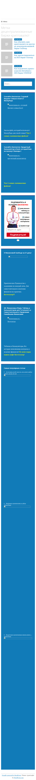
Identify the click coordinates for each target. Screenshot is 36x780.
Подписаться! (18, 234)
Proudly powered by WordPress (11, 775)
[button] (18, 203)
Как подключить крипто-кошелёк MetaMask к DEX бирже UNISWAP (24, 70)
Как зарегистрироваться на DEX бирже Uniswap (24, 56)
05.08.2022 (18, 39)
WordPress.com (18, 778)
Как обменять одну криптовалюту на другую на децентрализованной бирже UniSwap (24, 45)
